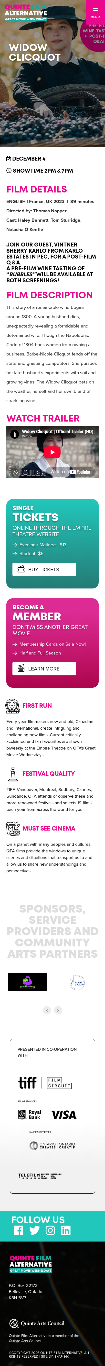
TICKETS (37, 518)
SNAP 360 (61, 1356)
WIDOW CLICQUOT (35, 53)
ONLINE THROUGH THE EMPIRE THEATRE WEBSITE (47, 531)
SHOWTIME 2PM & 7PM (42, 171)
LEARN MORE (44, 668)
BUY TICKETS (44, 569)
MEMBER (38, 617)
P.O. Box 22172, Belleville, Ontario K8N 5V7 (25, 1291)
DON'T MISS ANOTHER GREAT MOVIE (51, 630)
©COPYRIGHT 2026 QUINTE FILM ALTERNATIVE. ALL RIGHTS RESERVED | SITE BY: (49, 1355)
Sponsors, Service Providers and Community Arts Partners (53, 932)
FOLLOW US (38, 1220)
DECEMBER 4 (28, 159)
